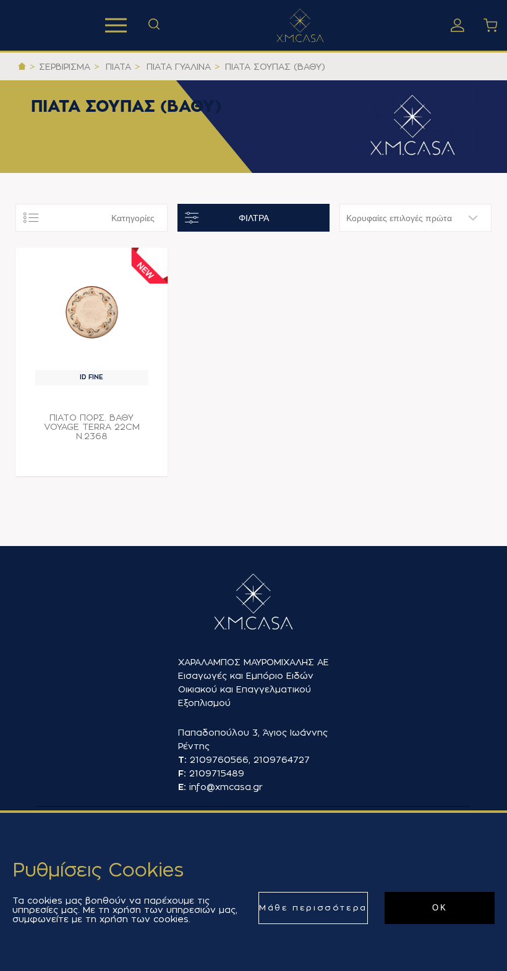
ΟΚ (439, 907)
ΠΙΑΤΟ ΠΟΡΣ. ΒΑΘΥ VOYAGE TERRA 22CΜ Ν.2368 (92, 426)
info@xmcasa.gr (226, 787)
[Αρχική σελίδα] (22, 67)
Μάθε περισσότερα (313, 908)
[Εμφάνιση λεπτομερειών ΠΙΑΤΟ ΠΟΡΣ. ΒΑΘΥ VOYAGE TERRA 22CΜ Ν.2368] (92, 312)
